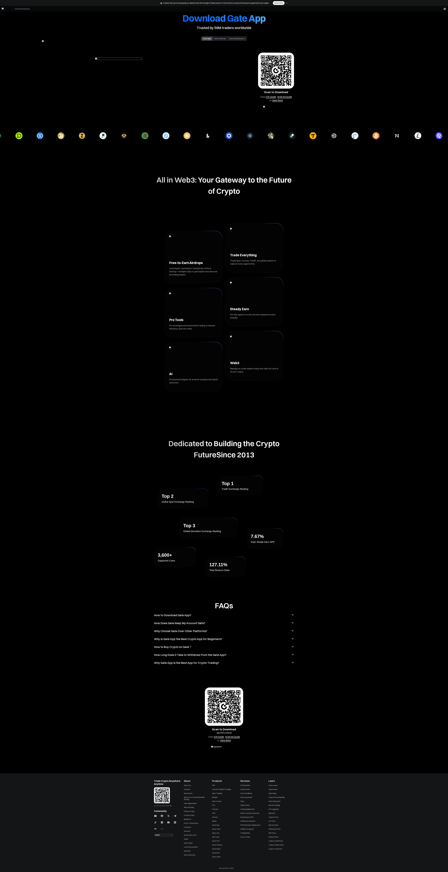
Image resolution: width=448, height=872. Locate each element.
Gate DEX (216, 853)
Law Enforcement (191, 847)
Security (187, 831)
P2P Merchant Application (250, 825)
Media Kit (187, 819)
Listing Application (247, 809)
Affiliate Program (247, 829)
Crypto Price (273, 817)
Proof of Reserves (191, 823)
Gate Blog (272, 793)
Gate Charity (217, 845)
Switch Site (278, 3)
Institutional (245, 789)
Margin (214, 797)
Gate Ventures (189, 855)
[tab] (207, 38)
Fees (242, 801)
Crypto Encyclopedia (277, 797)
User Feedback (246, 793)
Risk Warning (189, 807)
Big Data (272, 813)
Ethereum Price (274, 829)
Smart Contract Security (249, 813)
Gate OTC (216, 841)
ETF (213, 805)
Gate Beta (277, 100)
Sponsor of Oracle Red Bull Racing (194, 798)
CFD (213, 813)
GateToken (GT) (190, 835)
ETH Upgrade (274, 809)
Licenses (187, 827)
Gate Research (274, 801)
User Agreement (190, 803)
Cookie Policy (189, 815)
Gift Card (215, 837)
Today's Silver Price (276, 845)
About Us (187, 785)
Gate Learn (273, 785)
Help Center (245, 805)
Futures (215, 809)
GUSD (186, 839)
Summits (187, 851)
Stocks (215, 817)
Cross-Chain (245, 837)
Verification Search (247, 821)
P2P (213, 785)
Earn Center (216, 801)
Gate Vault (216, 857)
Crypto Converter (275, 849)
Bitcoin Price (273, 825)
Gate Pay (215, 825)
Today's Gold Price (276, 841)
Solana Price (273, 837)
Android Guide (284, 96)
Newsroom (188, 793)
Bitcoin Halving (274, 805)
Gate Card (216, 829)
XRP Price (272, 833)
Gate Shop (216, 849)
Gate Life (215, 833)
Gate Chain (188, 843)
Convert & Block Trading (221, 789)
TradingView (245, 833)
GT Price (272, 821)
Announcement (246, 797)
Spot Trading (217, 793)
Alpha (214, 821)
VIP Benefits (245, 785)
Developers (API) (246, 817)
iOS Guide (271, 96)
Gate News (273, 789)
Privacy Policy (189, 811)
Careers (187, 789)
